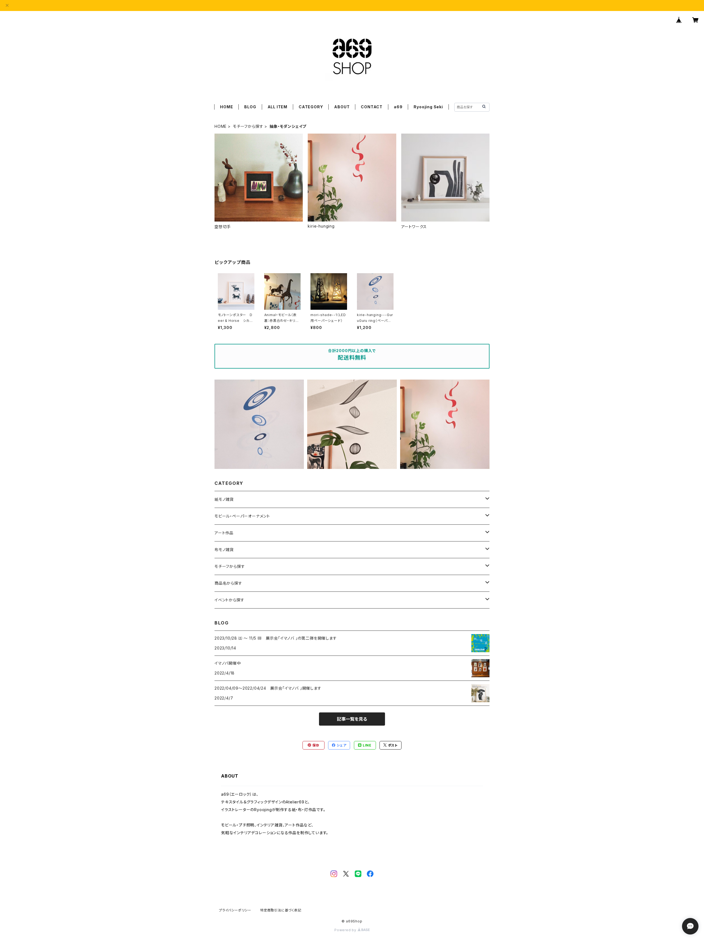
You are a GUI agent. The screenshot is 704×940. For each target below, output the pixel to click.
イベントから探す (229, 600)
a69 (398, 106)
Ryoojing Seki (428, 106)
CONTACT (372, 106)
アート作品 (224, 532)
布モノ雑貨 (224, 549)
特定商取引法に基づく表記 (280, 910)
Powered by (346, 930)
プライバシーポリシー (235, 910)
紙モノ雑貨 (224, 499)
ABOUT (342, 106)
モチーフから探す (248, 126)
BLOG (250, 106)
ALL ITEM (277, 106)
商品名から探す (228, 583)
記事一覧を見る (352, 719)
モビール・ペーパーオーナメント (242, 516)
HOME (226, 106)
